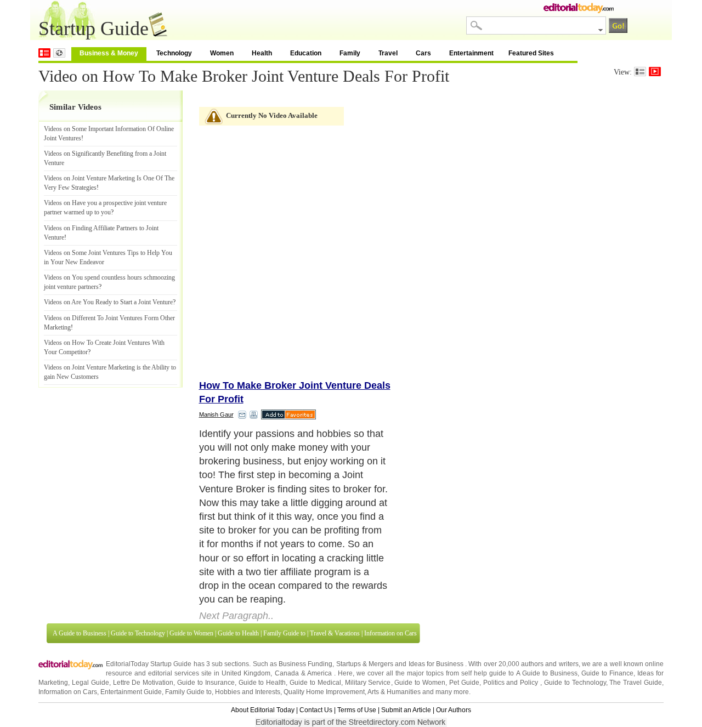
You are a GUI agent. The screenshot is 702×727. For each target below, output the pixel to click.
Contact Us (315, 627)
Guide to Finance (607, 590)
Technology (174, 53)
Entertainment (471, 53)
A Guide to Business (79, 550)
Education (305, 53)
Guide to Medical (315, 600)
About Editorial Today (263, 627)
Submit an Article (406, 627)
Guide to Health (238, 550)
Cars (423, 53)
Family (349, 53)
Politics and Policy (512, 600)
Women (222, 53)
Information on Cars (390, 550)
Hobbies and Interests (247, 609)
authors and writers (549, 580)
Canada (287, 590)
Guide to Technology (138, 550)
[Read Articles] (640, 71)
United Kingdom (246, 590)
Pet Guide (464, 600)
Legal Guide (90, 600)
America (319, 590)
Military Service (368, 600)
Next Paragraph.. (236, 532)
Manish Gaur (216, 414)
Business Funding (305, 580)
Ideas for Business (437, 580)
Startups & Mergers (364, 580)
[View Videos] (655, 71)
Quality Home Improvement (324, 609)
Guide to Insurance (206, 600)
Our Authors (453, 627)
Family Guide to (284, 550)
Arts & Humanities (394, 609)
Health (262, 53)
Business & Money (109, 53)
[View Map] (59, 53)
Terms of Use (356, 627)
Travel (388, 53)
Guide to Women (191, 550)
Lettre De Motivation (143, 600)
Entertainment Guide (131, 609)
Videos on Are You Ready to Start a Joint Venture (108, 302)
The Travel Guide (635, 600)
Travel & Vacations (335, 550)
